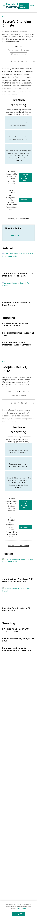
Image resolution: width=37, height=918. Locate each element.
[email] (26, 61)
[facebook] (11, 61)
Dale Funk (18, 46)
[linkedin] (15, 61)
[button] (3, 6)
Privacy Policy (21, 908)
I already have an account (18, 219)
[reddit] (22, 61)
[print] (34, 61)
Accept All (18, 914)
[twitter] (19, 61)
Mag (3, 16)
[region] (18, 909)
